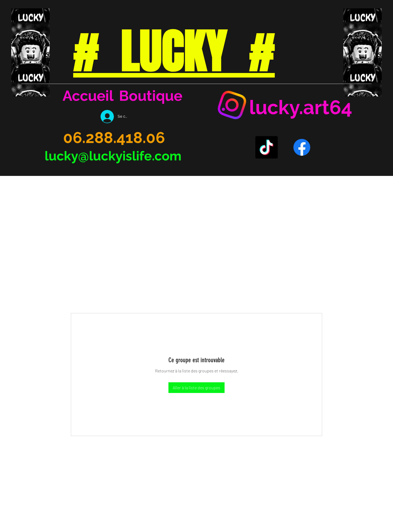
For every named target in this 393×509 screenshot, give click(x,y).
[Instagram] (232, 105)
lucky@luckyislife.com (113, 155)
